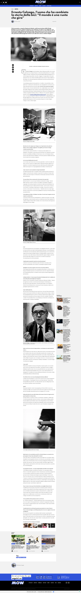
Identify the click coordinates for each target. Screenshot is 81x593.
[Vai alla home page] (40, 1)
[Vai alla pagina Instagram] (69, 583)
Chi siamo (65, 589)
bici (17, 557)
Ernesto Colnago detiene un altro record (38, 94)
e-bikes (28, 543)
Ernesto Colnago (22, 557)
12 (52, 525)
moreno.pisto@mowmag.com (65, 578)
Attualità (43, 543)
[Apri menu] (1, 2)
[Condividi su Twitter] (13, 67)
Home (12, 9)
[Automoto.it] (3, 2)
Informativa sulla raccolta (31, 591)
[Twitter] (41, 576)
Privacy (68, 589)
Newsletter (50, 576)
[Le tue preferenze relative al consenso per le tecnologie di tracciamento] (79, 591)
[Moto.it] (6, 2)
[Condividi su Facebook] (13, 65)
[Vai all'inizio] (17, 582)
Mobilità (13, 543)
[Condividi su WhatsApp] (13, 69)
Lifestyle (16, 9)
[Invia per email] (13, 72)
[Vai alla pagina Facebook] (66, 583)
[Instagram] (44, 576)
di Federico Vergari (17, 21)
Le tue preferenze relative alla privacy (45, 591)
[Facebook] (38, 576)
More (12, 533)
